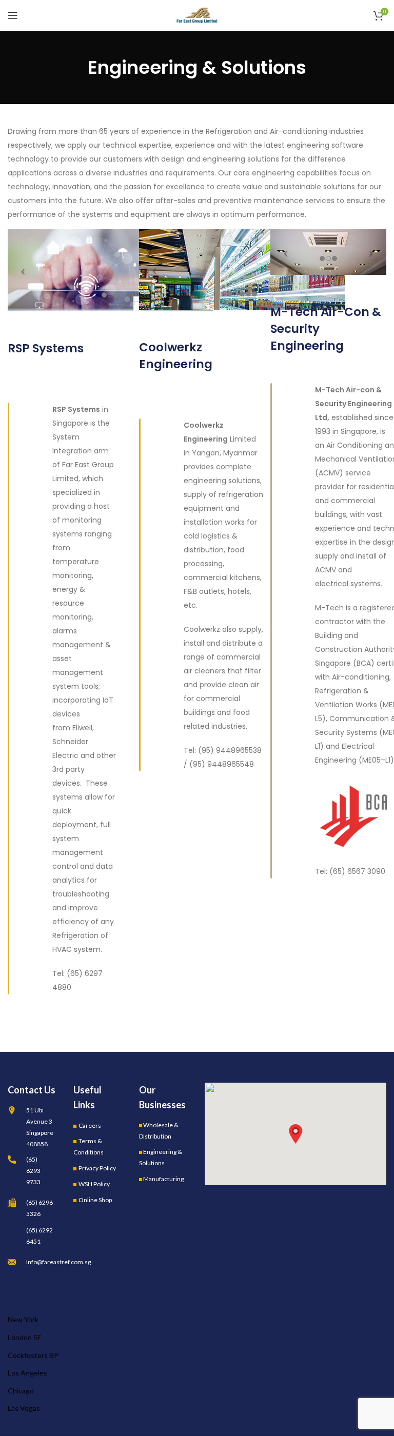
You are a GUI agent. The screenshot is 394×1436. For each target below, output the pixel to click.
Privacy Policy (97, 1168)
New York (23, 1319)
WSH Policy (94, 1184)
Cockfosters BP (33, 1355)
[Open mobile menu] (13, 15)
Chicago (21, 1390)
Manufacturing (163, 1179)
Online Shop (95, 1200)
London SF (24, 1337)
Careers (89, 1125)
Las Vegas (24, 1408)
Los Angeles (27, 1372)
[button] (295, 1134)
